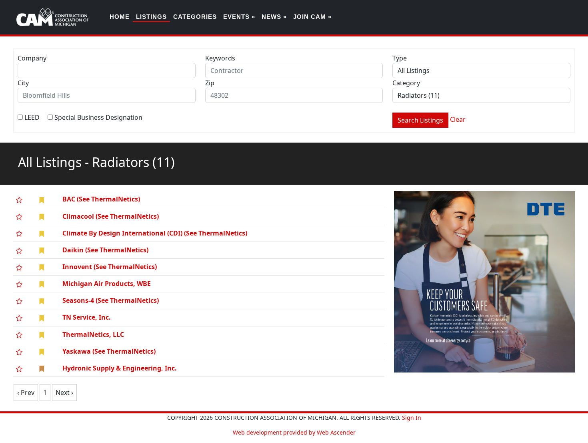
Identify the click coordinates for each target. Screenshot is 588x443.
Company (32, 58)
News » (274, 16)
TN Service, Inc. (86, 317)
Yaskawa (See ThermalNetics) (109, 351)
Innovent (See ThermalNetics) (109, 266)
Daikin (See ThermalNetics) (105, 250)
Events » (239, 16)
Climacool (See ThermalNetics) (110, 216)
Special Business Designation (98, 117)
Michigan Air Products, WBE (106, 283)
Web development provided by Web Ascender (294, 432)
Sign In (411, 417)
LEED (32, 117)
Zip (209, 83)
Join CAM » (312, 16)
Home (120, 16)
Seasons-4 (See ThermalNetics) (110, 300)
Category (406, 83)
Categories (195, 16)
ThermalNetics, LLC (93, 334)
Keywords (220, 58)
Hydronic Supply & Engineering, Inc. (119, 368)
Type (399, 58)
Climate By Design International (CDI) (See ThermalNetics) (154, 233)
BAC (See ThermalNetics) (101, 199)
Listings (151, 16)
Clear (458, 119)
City (23, 83)
